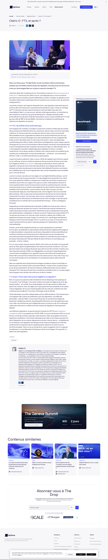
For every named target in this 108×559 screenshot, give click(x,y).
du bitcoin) (30, 163)
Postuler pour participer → (33, 425)
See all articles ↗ (21, 385)
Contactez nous (86, 7)
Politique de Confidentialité (61, 549)
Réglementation (31, 16)
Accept (91, 554)
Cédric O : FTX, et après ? (44, 16)
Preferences (70, 554)
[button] (29, 7)
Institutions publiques (95, 544)
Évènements (77, 544)
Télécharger (78, 1)
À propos (56, 538)
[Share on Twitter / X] (22, 383)
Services (37, 7)
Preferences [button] (20, 555)
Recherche (77, 541)
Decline (81, 554)
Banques (92, 538)
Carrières (56, 543)
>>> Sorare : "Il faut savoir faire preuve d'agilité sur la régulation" (32, 277)
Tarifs (50, 7)
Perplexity (25, 77)
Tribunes (14, 340)
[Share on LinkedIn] (19, 383)
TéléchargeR (86, 141)
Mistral (33, 77)
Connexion (74, 7)
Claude (19, 77)
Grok (29, 77)
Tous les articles (20, 16)
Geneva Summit (59, 7)
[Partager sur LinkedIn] (27, 26)
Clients (44, 7)
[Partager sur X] (30, 26)
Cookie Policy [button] (45, 553)
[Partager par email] (33, 26)
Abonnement (77, 538)
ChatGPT (14, 77)
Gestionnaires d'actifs (95, 541)
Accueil (11, 16)
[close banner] (106, 1)
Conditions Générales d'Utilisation (63, 546)
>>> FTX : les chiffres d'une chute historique (25, 126)
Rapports (76, 549)
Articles (76, 547)
